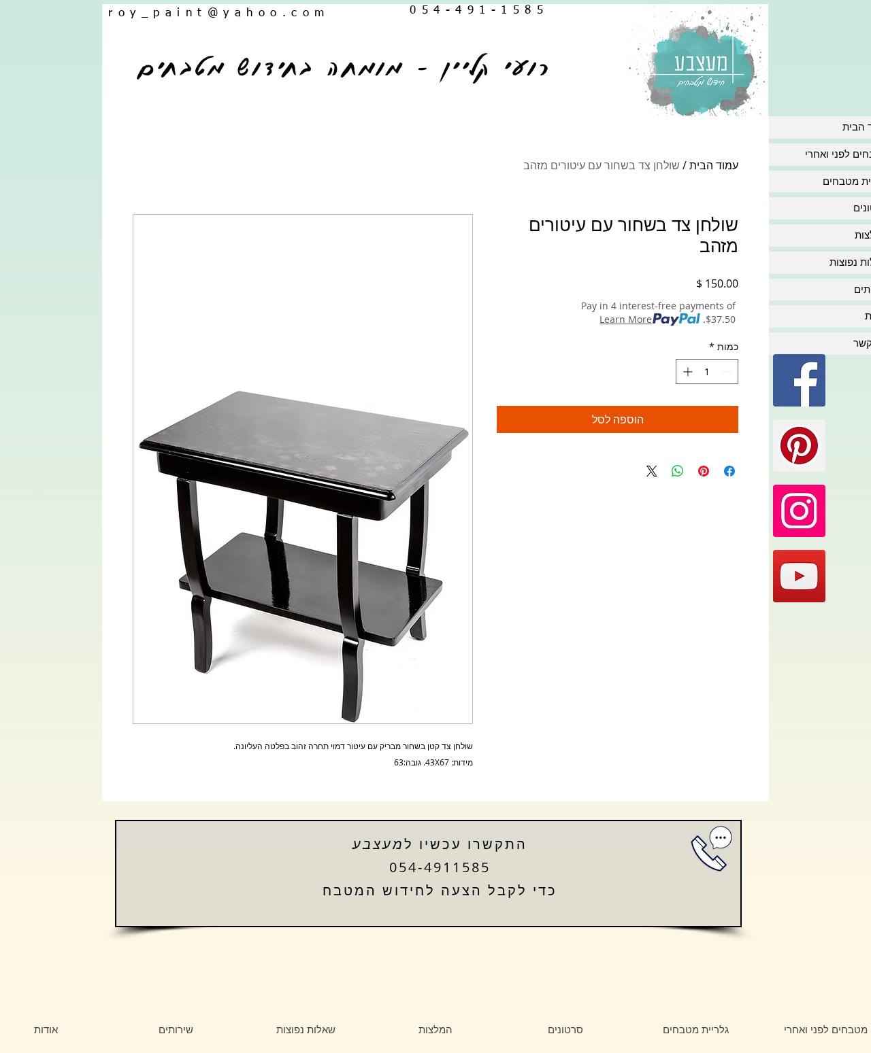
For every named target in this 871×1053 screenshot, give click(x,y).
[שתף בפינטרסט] (703, 471)
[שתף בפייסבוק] (729, 471)
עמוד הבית (713, 165)
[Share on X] (652, 471)
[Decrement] (727, 371)
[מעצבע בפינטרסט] (799, 445)
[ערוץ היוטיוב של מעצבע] (799, 576)
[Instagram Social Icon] (799, 511)
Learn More (625, 319)
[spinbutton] (707, 371)
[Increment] (686, 371)
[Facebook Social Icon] (799, 380)
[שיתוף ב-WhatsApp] (678, 471)
